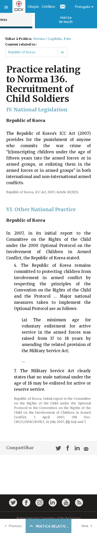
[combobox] (8, 52)
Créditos (48, 6)
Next (84, 526)
